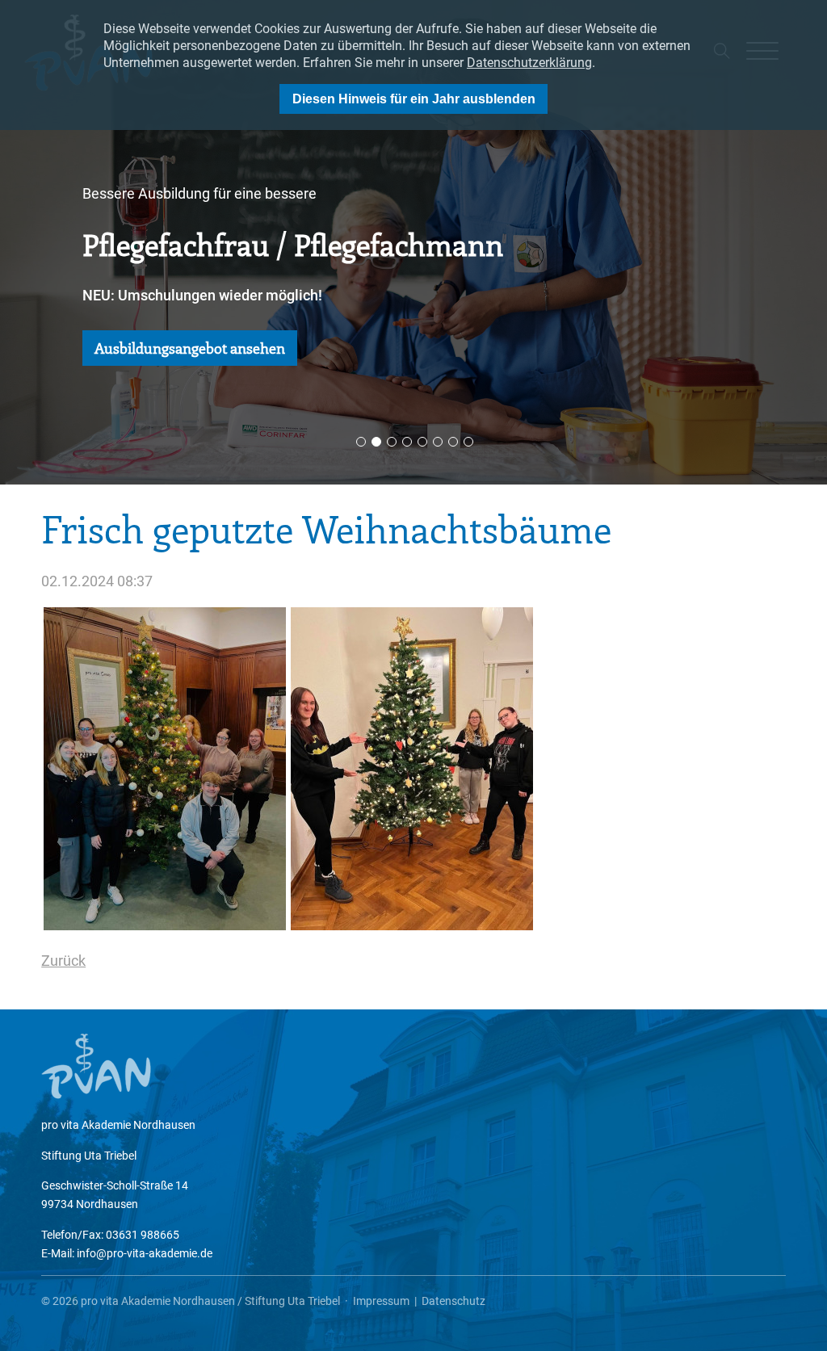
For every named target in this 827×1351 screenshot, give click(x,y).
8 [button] (468, 442)
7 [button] (453, 442)
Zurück (63, 960)
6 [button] (438, 442)
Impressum (381, 1300)
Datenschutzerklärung (529, 62)
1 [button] (361, 442)
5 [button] (422, 442)
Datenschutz (453, 1300)
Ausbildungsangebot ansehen (189, 348)
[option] (413, 242)
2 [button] (376, 442)
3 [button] (392, 442)
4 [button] (407, 442)
